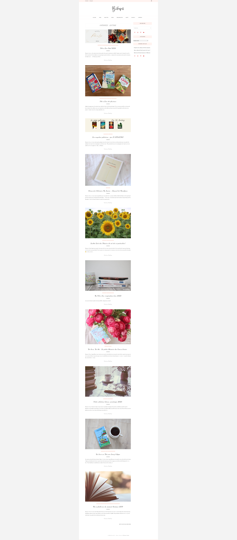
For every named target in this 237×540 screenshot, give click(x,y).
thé (110, 346)
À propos (140, 17)
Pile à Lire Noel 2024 (108, 48)
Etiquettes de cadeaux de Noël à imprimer (142, 47)
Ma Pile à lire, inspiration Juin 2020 (108, 296)
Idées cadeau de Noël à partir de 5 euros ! (142, 50)
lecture (99, 45)
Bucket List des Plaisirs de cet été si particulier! (108, 243)
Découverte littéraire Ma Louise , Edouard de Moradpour (108, 191)
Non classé (116, 503)
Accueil (94, 17)
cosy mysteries (103, 98)
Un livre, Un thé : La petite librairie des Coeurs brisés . (108, 349)
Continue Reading (108, 60)
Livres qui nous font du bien (109, 45)
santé (127, 17)
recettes (106, 17)
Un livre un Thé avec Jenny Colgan (108, 454)
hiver (112, 17)
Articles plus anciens (125, 524)
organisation (120, 17)
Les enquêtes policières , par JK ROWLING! (108, 137)
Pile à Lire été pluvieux (108, 101)
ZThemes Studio (126, 535)
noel (100, 17)
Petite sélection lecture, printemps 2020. (108, 402)
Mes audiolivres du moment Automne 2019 (108, 507)
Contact (133, 17)
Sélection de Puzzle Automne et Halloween (142, 52)
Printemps (114, 98)
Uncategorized (110, 240)
